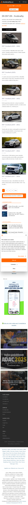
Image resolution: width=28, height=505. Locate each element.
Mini (4, 458)
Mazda (14, 456)
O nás (4, 433)
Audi (18, 449)
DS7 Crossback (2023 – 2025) (11, 98)
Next (16, 190)
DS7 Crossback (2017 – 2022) (11, 151)
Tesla (20, 462)
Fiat (10, 453)
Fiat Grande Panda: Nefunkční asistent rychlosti (15, 233)
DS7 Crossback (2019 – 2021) (11, 125)
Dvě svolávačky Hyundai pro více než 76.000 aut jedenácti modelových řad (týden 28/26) (15, 226)
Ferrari (7, 453)
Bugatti (4, 451)
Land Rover (22, 454)
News (6, 422)
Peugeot (22, 458)
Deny (14, 268)
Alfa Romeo (4, 449)
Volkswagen (12, 463)
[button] (19, 2)
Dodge (4, 453)
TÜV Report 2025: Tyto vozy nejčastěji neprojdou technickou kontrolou (14, 341)
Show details (21, 256)
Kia (9, 454)
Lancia (18, 454)
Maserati (10, 456)
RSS (3, 427)
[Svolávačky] (7, 2)
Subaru (9, 462)
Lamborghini (13, 454)
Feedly (4, 425)
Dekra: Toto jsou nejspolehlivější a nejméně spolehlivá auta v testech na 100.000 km (14, 382)
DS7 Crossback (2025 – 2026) (11, 46)
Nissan (16, 458)
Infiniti (23, 453)
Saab (18, 460)
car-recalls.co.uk (6, 401)
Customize (13, 264)
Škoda (17, 462)
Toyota (23, 462)
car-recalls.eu (5, 396)
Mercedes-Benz (19, 456)
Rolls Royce (13, 460)
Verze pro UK (21, 468)
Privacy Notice (11, 443)
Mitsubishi (8, 458)
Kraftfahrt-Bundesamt (7, 412)
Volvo (17, 463)
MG (24, 456)
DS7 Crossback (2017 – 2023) (11, 176)
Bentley (21, 449)
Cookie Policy (17, 443)
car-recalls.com (5, 399)
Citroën (20, 451)
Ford (13, 453)
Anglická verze (7, 468)
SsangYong (5, 462)
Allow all (14, 260)
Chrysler (17, 451)
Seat (20, 460)
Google (4, 422)
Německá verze (14, 468)
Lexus (4, 456)
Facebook (4, 420)
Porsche (5, 460)
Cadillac (8, 451)
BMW (25, 449)
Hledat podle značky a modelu (13, 195)
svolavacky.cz (5, 403)
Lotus (7, 456)
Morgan (12, 458)
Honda (15, 453)
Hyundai (19, 453)
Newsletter (5, 435)
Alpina (9, 449)
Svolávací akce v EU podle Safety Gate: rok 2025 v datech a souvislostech (16, 214)
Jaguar (4, 454)
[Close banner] (26, 235)
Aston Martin (13, 449)
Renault (8, 460)
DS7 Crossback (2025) (8, 72)
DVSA (4, 414)
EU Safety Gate (5, 409)
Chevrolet (12, 451)
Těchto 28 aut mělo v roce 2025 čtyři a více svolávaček (16, 207)
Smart (23, 460)
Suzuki (13, 462)
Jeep (7, 454)
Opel (19, 458)
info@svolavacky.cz (6, 438)
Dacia (24, 451)
